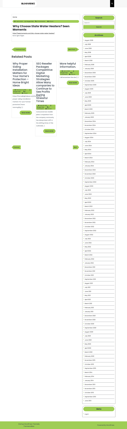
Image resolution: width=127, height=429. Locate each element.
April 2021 (88, 299)
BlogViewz (28, 3)
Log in (87, 414)
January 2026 (89, 69)
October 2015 (89, 364)
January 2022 (89, 263)
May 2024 (88, 150)
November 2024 (90, 125)
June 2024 (88, 146)
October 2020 (89, 324)
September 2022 (90, 231)
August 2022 (89, 235)
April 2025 (88, 105)
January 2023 (89, 214)
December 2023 (90, 170)
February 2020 (89, 356)
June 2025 (88, 97)
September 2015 (90, 368)
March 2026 (88, 60)
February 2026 (89, 65)
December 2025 (90, 73)
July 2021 (87, 287)
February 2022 (89, 259)
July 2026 (88, 44)
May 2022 (88, 247)
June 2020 (88, 340)
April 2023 (88, 202)
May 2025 (88, 101)
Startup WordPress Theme (28, 424)
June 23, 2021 (43, 105)
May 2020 (88, 344)
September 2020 (90, 328)
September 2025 (90, 85)
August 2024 (89, 137)
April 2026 (88, 56)
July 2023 (88, 190)
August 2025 (89, 89)
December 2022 (90, 218)
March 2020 (88, 352)
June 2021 (88, 291)
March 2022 (88, 255)
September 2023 (90, 182)
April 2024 (88, 154)
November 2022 (90, 222)
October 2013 (89, 393)
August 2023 (89, 186)
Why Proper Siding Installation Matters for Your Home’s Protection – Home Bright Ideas (21, 74)
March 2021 (88, 303)
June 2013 (88, 401)
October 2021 (89, 275)
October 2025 (89, 81)
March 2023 (88, 206)
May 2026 (88, 52)
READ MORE (27, 113)
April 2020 (88, 348)
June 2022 (88, 243)
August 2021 (89, 283)
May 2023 (88, 198)
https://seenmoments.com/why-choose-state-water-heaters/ (34, 33)
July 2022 (88, 239)
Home (15, 17)
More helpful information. (68, 65)
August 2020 (89, 332)
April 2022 (88, 251)
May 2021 (88, 295)
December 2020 (90, 316)
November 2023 (90, 174)
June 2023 (88, 194)
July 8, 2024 (19, 21)
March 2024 (89, 158)
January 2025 (89, 117)
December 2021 (90, 267)
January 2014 (89, 380)
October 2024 (89, 129)
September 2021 (90, 279)
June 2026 (88, 48)
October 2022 (89, 227)
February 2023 (89, 210)
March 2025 (89, 109)
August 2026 (89, 40)
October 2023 (89, 178)
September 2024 (90, 133)
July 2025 (88, 93)
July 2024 (88, 141)
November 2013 (90, 389)
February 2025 (89, 113)
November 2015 (90, 360)
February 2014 (89, 376)
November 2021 (90, 271)
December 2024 (90, 121)
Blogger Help (30, 21)
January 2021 (89, 312)
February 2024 (89, 162)
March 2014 (88, 372)
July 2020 (88, 336)
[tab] (98, 27)
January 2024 (89, 166)
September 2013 (90, 397)
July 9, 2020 (66, 71)
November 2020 (90, 320)
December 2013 (90, 384)
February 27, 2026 (21, 90)
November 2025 (90, 77)
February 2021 (89, 308)
